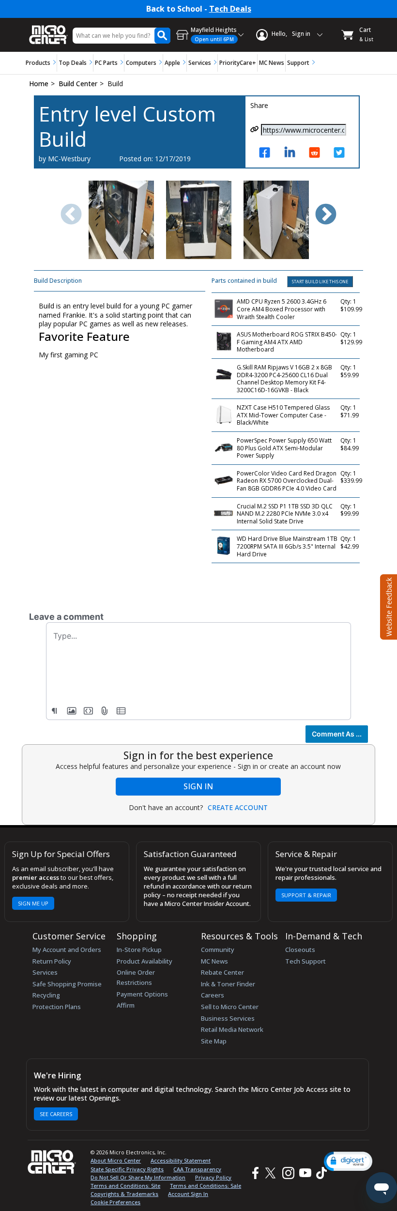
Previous (71, 215)
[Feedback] (387, 605)
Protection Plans (56, 1006)
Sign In (198, 786)
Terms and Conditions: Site (125, 1185)
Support (298, 63)
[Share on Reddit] (317, 157)
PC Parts (106, 63)
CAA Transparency (197, 1169)
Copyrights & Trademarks (124, 1193)
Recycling (46, 995)
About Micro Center (116, 1160)
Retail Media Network (232, 1029)
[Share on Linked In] (292, 157)
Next (326, 215)
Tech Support (305, 961)
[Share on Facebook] (267, 157)
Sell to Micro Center (230, 1006)
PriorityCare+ (237, 63)
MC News (271, 63)
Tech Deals (230, 9)
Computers (141, 63)
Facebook (254, 1173)
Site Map (214, 1041)
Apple (172, 63)
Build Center (78, 83)
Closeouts (300, 949)
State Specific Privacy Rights (127, 1169)
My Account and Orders (66, 949)
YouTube (304, 1173)
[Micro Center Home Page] (48, 29)
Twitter (271, 1173)
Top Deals (73, 63)
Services (199, 63)
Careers (212, 995)
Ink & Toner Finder (228, 984)
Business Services (228, 1018)
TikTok (319, 1173)
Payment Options (142, 994)
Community (217, 949)
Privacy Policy (213, 1177)
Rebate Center (222, 972)
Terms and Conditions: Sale (205, 1185)
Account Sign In (188, 1193)
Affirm (126, 1005)
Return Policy (51, 961)
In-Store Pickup (139, 949)
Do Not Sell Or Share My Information (138, 1177)
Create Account (238, 807)
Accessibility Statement (181, 1160)
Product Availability (144, 961)
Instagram (287, 1173)
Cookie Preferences (115, 1202)
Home (38, 83)
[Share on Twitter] (342, 157)
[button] (348, 1161)
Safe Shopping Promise (67, 984)
